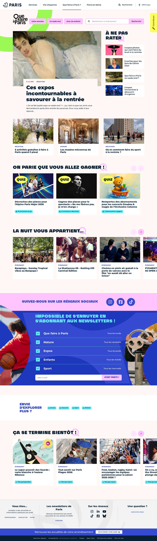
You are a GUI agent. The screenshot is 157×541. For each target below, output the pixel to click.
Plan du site (119, 538)
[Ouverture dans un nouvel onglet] (110, 302)
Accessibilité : (63, 538)
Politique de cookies (104, 538)
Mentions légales (39, 538)
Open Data (91, 538)
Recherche (136, 21)
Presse (81, 538)
